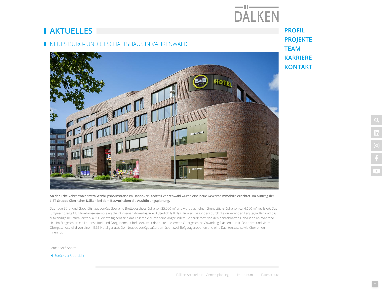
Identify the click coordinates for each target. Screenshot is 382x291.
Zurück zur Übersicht (69, 255)
